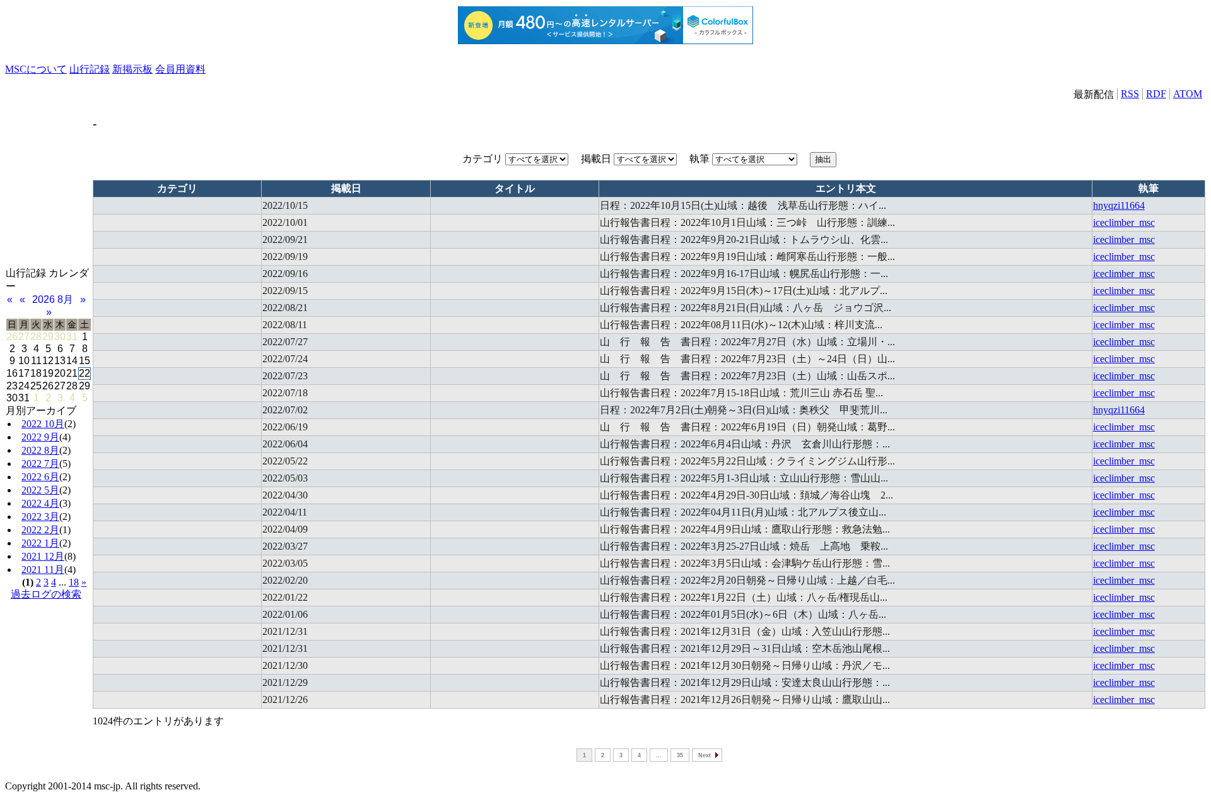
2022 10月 (42, 423)
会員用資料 (180, 69)
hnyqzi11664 (1119, 205)
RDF (1156, 93)
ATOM (1187, 93)
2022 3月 (40, 516)
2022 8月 (40, 450)
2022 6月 (40, 476)
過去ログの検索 (46, 594)
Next (704, 755)
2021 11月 (42, 569)
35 (680, 755)
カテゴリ (483, 158)
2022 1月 (40, 543)
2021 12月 (42, 556)
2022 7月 (40, 463)
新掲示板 (132, 69)
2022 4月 (40, 503)
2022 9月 (40, 437)
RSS (1130, 93)
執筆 (700, 158)
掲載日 (597, 158)
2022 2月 (40, 529)
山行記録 (89, 69)
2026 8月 (52, 299)
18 (74, 582)
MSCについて (36, 69)
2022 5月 (40, 490)
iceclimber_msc (1124, 222)
